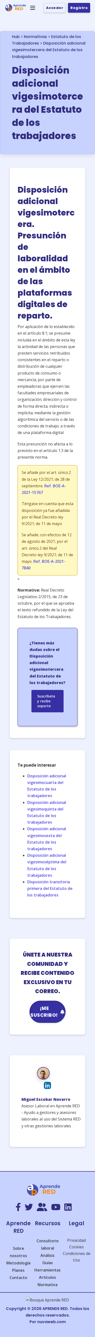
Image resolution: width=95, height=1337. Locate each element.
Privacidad (76, 1240)
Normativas (35, 36)
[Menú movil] (32, 8)
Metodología (18, 1263)
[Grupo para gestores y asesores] (42, 1207)
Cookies (76, 1247)
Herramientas (47, 1270)
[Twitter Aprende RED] (29, 1207)
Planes (18, 1270)
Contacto (18, 1277)
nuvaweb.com (51, 1322)
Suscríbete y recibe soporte (46, 701)
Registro (79, 7)
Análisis (47, 1255)
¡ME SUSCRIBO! (44, 1011)
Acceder (54, 7)
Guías (47, 1262)
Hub (16, 36)
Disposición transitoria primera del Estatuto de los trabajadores (50, 888)
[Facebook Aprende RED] (18, 1207)
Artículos (47, 1277)
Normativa (47, 1284)
